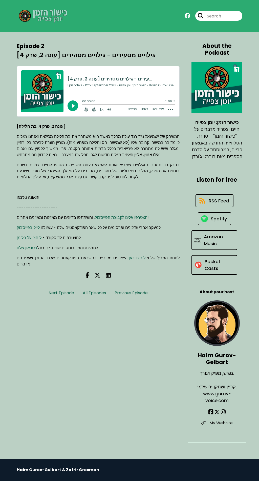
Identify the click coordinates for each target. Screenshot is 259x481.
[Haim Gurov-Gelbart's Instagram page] (223, 412)
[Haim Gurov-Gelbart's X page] (217, 412)
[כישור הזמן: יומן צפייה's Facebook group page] (187, 16)
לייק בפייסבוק (28, 228)
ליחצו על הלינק (29, 238)
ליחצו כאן (137, 258)
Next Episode (61, 293)
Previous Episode (131, 293)
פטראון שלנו (27, 248)
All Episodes (94, 293)
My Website (220, 423)
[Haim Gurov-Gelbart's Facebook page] (210, 412)
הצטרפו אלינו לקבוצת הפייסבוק (121, 217)
